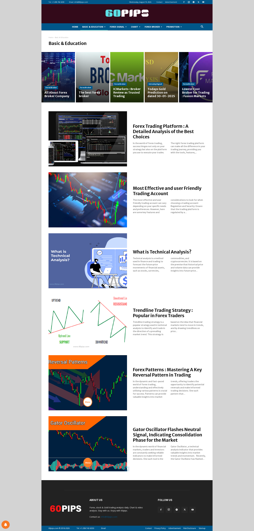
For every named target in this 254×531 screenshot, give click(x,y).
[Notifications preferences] (5, 525)
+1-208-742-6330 (58, 2)
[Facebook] (184, 2)
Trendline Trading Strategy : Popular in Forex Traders (163, 312)
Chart (134, 26)
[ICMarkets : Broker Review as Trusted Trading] (127, 77)
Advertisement (171, 2)
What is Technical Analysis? (162, 252)
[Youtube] (203, 2)
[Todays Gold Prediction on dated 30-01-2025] (161, 77)
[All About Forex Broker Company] (58, 77)
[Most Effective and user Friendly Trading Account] (88, 199)
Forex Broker (152, 26)
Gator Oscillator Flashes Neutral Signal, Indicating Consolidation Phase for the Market (167, 435)
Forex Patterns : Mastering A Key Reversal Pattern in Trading (167, 372)
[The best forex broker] (92, 77)
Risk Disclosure (189, 528)
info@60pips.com (81, 2)
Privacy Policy (160, 528)
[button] (201, 27)
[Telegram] (193, 2)
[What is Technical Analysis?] (88, 260)
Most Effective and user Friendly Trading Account (167, 190)
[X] (198, 2)
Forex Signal (117, 26)
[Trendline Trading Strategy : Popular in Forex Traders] (88, 321)
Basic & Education (92, 26)
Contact (159, 2)
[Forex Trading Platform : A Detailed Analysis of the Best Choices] (88, 138)
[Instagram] (189, 2)
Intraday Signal (155, 84)
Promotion (172, 26)
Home (75, 26)
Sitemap (202, 528)
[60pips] (127, 14)
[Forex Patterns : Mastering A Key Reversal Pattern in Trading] (88, 382)
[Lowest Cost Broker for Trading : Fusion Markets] (196, 77)
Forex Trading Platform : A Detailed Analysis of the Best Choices (163, 131)
